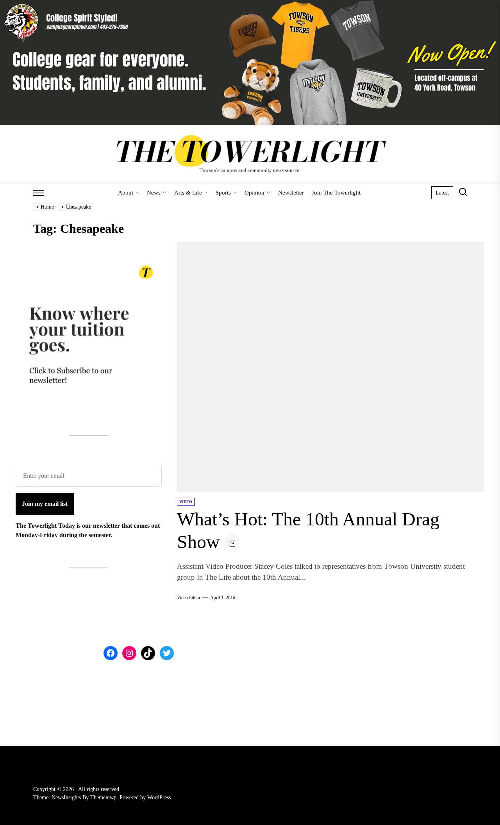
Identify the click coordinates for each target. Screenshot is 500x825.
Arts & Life (188, 192)
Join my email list (45, 503)
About (125, 192)
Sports (223, 192)
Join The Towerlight (336, 192)
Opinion (254, 192)
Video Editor (188, 597)
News (154, 192)
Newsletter (291, 192)
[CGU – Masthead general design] (250, 4)
